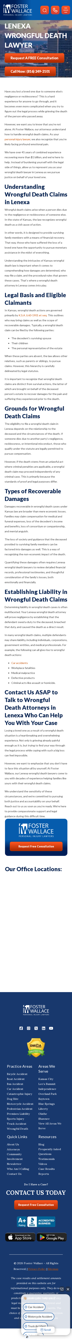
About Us (13, 1144)
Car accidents (19, 663)
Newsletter (14, 1164)
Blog (41, 1144)
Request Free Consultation (36, 846)
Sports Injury (15, 1118)
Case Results (46, 1169)
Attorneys (13, 1149)
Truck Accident (16, 1123)
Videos (42, 1164)
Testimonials (46, 1159)
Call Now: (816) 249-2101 (30, 71)
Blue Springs (46, 1104)
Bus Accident (15, 1084)
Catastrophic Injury (19, 1094)
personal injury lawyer (17, 139)
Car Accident (15, 1089)
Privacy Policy (37, 1269)
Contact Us (14, 1174)
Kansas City (45, 1079)
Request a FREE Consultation (34, 58)
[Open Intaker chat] (27, 1337)
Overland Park (47, 1094)
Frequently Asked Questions (49, 1151)
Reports (43, 1174)
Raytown (43, 1099)
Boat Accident (16, 1079)
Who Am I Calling (18, 1169)
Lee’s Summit (46, 1084)
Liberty (43, 1109)
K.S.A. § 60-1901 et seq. (33, 315)
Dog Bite (12, 1099)
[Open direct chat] (62, 1289)
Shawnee (44, 1118)
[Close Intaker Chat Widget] (68, 1289)
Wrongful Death (17, 1128)
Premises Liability (18, 1114)
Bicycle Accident (17, 1074)
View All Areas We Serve (49, 1126)
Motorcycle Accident (20, 1104)
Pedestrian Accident (19, 1109)
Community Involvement (15, 1156)
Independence (47, 1089)
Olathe (42, 1114)
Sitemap (53, 1269)
